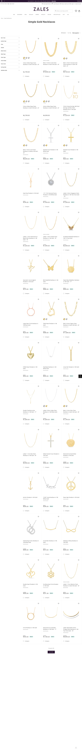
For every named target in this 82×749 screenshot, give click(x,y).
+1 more (24, 59)
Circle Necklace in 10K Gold (30, 627)
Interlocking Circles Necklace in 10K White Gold (31, 541)
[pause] (1, 1)
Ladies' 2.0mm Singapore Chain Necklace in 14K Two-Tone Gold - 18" (71, 194)
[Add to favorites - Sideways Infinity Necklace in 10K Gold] (78, 516)
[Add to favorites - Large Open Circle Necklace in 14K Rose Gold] (38, 299)
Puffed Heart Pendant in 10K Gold (30, 367)
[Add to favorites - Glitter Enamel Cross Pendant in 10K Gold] (58, 429)
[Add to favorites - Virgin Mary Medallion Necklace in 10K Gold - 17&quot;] (78, 256)
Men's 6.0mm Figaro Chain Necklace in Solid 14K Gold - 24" (71, 324)
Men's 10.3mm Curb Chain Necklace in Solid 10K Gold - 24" (51, 63)
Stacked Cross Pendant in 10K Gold (70, 150)
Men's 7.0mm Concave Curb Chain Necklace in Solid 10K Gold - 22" (70, 64)
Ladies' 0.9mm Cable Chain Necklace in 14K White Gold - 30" (50, 412)
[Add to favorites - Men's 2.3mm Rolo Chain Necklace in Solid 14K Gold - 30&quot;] (78, 386)
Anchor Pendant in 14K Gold (30, 497)
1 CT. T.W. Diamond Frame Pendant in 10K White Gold (50, 193)
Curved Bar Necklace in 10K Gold (50, 541)
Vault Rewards (56, 3)
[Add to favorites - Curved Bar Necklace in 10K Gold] (58, 516)
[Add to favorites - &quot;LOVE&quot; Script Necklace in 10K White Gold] (58, 473)
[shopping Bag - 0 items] (79, 11)
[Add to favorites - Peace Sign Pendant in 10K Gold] (78, 473)
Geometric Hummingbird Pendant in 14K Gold (29, 280)
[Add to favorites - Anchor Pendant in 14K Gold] (38, 473)
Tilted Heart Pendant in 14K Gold (50, 324)
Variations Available (46, 60)
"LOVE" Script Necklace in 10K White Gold (50, 498)
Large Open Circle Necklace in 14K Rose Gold (30, 324)
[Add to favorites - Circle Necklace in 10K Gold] (38, 603)
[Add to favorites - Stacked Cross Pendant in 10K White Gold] (58, 125)
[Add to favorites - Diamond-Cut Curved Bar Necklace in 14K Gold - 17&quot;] (58, 603)
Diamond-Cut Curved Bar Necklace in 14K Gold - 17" (49, 628)
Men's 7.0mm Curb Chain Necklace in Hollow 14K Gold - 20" (30, 151)
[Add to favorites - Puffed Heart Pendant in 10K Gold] (38, 343)
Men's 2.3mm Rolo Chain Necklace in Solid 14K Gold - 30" (71, 411)
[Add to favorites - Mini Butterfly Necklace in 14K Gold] (58, 256)
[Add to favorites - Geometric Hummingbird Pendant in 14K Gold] (38, 256)
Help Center (11, 3)
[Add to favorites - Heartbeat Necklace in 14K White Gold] (58, 343)
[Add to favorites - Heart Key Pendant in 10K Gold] (38, 169)
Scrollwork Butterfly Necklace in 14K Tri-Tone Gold (71, 237)
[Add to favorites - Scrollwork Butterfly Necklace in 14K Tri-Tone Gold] (78, 212)
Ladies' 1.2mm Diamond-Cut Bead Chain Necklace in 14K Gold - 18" (30, 238)
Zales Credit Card (65, 3)
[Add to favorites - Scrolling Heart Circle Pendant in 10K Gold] (58, 560)
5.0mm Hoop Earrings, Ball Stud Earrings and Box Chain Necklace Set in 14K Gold (71, 108)
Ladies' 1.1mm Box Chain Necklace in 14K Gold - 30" (29, 454)
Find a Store (4, 3)
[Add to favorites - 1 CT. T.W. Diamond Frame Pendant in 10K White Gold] (58, 169)
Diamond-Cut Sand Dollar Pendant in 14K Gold (69, 454)
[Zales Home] (41, 9)
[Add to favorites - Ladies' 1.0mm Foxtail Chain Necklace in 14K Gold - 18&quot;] (58, 212)
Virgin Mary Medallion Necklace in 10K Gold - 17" (71, 280)
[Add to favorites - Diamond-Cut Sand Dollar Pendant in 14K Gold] (78, 429)
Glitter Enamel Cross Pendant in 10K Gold (51, 454)
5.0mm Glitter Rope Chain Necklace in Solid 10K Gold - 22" (31, 107)
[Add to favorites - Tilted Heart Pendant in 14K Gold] (58, 299)
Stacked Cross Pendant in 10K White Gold (50, 150)
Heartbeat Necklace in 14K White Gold (49, 367)
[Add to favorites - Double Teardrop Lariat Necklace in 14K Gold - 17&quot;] (38, 386)
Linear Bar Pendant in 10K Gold (71, 367)
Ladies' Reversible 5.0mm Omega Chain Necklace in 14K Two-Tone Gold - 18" (70, 629)
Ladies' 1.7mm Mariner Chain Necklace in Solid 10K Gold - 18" (71, 585)
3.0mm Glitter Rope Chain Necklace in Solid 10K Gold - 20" (31, 63)
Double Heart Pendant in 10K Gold (30, 585)
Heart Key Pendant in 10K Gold (31, 193)
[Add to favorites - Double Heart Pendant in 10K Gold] (38, 560)
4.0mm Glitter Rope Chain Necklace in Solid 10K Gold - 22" (51, 107)
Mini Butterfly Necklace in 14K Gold (50, 280)
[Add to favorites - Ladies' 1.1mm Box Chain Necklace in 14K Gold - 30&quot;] (38, 429)
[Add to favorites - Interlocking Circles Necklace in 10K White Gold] (38, 516)
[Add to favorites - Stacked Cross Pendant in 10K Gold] (78, 125)
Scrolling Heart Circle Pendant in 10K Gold (50, 585)
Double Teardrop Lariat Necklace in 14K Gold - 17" (29, 411)
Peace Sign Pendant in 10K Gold (71, 497)
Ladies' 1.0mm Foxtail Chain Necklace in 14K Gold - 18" (50, 237)
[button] (4, 1)
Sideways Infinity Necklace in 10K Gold (70, 541)
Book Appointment (47, 3)
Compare (27, 76)
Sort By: (69, 33)
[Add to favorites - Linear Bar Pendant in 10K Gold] (78, 343)
